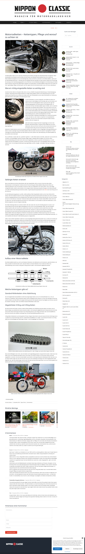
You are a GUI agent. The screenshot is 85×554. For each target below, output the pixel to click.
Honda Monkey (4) (66, 254)
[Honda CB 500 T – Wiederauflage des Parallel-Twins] (63, 63)
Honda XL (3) (65, 257)
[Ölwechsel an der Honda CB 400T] (49, 412)
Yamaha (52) (65, 346)
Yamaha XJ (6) (65, 357)
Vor (56, 28)
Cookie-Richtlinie (67, 551)
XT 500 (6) (65, 343)
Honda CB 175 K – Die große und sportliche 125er (73, 74)
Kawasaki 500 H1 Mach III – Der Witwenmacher (72, 58)
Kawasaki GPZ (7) (66, 266)
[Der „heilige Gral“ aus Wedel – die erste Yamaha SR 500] (63, 99)
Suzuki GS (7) (65, 320)
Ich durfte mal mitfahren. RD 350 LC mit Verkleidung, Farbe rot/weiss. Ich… (72, 149)
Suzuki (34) (65, 317)
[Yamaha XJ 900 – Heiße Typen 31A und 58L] (63, 52)
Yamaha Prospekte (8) (67, 349)
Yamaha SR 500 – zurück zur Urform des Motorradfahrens (72, 128)
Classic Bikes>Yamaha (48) (68, 217)
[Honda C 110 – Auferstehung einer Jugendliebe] (63, 133)
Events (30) (65, 228)
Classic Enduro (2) (66, 220)
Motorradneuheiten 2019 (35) (69, 280)
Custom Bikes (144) (67, 222)
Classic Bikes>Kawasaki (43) (68, 208)
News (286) (65, 289)
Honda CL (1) (65, 249)
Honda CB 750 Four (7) (67, 240)
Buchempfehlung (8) (67, 187)
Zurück (52, 28)
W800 (46, 189)
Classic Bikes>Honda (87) (68, 199)
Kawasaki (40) (65, 263)
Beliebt (70, 93)
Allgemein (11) (66, 182)
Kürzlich (71, 46)
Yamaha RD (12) (66, 351)
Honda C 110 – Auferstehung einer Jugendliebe (72, 134)
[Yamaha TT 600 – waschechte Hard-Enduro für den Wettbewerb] (63, 122)
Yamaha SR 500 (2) (66, 354)
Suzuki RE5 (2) (65, 334)
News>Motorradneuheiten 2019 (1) (70, 292)
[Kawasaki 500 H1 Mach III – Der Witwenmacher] (63, 57)
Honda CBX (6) (66, 246)
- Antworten (26, 436)
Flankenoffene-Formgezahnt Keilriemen (16, 480)
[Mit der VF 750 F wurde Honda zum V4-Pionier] (63, 68)
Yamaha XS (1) (66, 360)
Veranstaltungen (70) (67, 340)
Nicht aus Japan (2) (67, 295)
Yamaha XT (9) (66, 363)
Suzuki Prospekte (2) (67, 331)
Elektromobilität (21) (67, 225)
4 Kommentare (29, 402)
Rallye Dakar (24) (66, 301)
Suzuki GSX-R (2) (66, 325)
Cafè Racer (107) (66, 190)
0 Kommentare (13, 427)
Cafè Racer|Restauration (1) (68, 193)
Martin (10, 436)
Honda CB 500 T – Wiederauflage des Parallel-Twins (73, 63)
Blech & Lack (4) (66, 185)
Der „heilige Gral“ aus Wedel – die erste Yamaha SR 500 (72, 99)
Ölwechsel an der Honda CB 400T (48, 425)
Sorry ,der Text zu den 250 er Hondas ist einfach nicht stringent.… (73, 168)
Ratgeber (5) (65, 304)
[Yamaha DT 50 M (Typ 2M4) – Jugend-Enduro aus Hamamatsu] (63, 104)
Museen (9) (65, 286)
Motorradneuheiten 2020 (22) (69, 283)
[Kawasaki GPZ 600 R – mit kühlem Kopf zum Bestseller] (63, 80)
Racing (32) (65, 298)
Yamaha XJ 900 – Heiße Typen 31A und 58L (72, 52)
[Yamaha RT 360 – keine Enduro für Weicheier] (63, 115)
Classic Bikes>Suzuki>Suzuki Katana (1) (71, 214)
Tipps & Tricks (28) (66, 337)
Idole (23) (64, 260)
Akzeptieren (57, 548)
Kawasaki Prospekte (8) (67, 269)
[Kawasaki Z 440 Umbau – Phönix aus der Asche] (63, 110)
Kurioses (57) (65, 275)
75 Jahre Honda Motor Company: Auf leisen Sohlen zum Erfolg (73, 86)
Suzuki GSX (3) (66, 322)
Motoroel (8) (65, 277)
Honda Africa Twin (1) (67, 237)
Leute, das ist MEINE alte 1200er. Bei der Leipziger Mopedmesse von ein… (72, 155)
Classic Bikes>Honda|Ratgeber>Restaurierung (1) (71, 204)
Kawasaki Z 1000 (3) (67, 272)
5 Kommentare (50, 426)
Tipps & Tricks (23, 402)
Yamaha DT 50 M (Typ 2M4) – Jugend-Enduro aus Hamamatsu (72, 105)
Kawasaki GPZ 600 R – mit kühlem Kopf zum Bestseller (72, 80)
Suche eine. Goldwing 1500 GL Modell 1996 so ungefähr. (73, 173)
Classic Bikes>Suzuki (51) (68, 211)
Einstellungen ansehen (77, 548)
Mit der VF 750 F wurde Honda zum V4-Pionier (72, 69)
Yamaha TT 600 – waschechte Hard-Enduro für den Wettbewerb (72, 122)
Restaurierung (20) (66, 314)
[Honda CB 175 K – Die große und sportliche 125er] (63, 74)
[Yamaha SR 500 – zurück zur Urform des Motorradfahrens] (63, 128)
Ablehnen (67, 548)
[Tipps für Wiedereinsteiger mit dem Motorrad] (31, 412)
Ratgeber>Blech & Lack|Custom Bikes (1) (70, 307)
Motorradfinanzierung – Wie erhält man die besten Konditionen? (12, 426)
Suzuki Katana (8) (66, 328)
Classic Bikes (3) (66, 196)
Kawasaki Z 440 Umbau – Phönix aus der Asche (72, 110)
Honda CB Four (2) (66, 243)
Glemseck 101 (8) (66, 231)
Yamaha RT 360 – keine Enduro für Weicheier (72, 116)
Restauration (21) (66, 311)
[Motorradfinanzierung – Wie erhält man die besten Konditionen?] (13, 412)
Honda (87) (65, 234)
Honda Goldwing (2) (67, 251)
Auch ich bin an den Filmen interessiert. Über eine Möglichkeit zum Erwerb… (72, 161)
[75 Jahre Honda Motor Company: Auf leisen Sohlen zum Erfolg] (63, 85)
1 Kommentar (31, 427)
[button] (82, 538)
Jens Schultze (9, 402)
